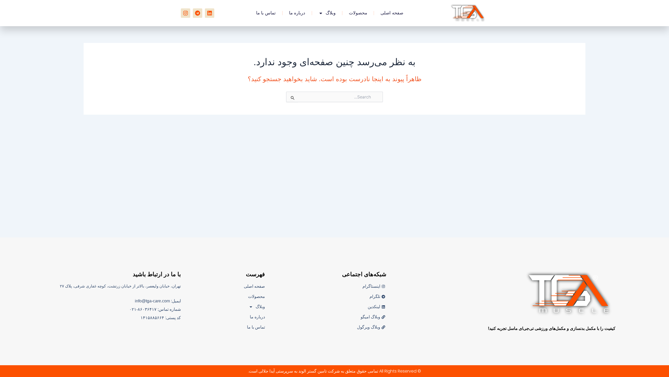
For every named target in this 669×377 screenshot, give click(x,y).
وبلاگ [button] (331, 12)
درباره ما (297, 12)
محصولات (358, 12)
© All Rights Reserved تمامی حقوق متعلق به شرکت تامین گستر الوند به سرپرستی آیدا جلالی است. (334, 371)
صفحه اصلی (391, 12)
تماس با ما (266, 12)
